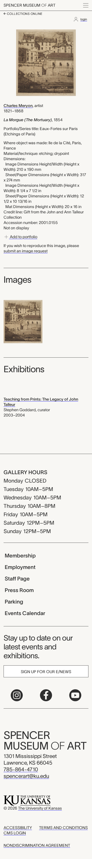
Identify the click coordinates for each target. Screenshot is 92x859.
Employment (20, 567)
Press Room (19, 590)
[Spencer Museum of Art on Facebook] (46, 695)
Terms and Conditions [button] (63, 828)
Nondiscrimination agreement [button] (37, 845)
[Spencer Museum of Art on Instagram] (17, 695)
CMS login (15, 833)
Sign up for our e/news (46, 672)
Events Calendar (25, 613)
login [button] (83, 19)
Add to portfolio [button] (23, 237)
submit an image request (26, 251)
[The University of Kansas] (27, 800)
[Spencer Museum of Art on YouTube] (75, 695)
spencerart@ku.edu (26, 776)
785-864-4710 (21, 769)
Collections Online (24, 14)
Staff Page (17, 579)
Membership (20, 556)
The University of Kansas (40, 808)
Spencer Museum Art (29, 5)
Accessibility (18, 828)
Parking (14, 602)
